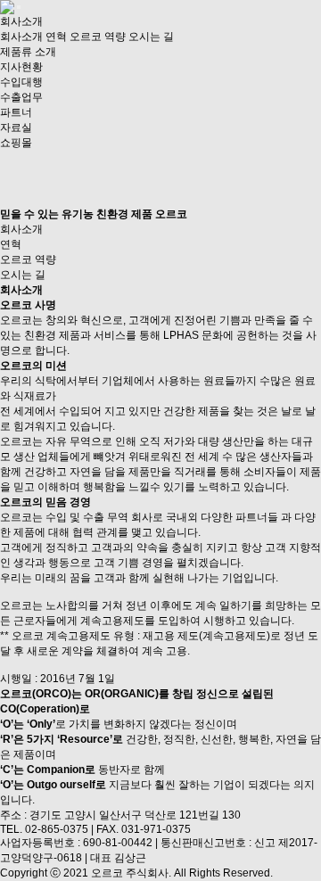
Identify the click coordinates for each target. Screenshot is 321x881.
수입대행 (21, 82)
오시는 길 (151, 36)
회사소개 (21, 21)
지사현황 (21, 67)
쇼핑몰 (16, 142)
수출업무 (21, 97)
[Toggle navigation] (19, 7)
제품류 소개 (28, 51)
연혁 (56, 36)
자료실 (16, 127)
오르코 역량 (98, 36)
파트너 (16, 112)
